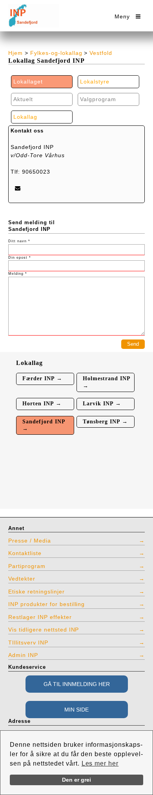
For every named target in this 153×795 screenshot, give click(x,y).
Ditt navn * (19, 241)
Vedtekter (21, 578)
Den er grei (76, 780)
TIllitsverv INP (28, 642)
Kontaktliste (25, 553)
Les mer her (100, 763)
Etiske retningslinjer (36, 591)
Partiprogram (27, 566)
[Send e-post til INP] (18, 188)
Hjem (15, 53)
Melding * (17, 274)
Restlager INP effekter (40, 617)
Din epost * (19, 258)
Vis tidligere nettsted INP (43, 629)
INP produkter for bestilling (46, 604)
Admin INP (23, 655)
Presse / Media (29, 540)
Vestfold (100, 53)
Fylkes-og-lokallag (56, 53)
